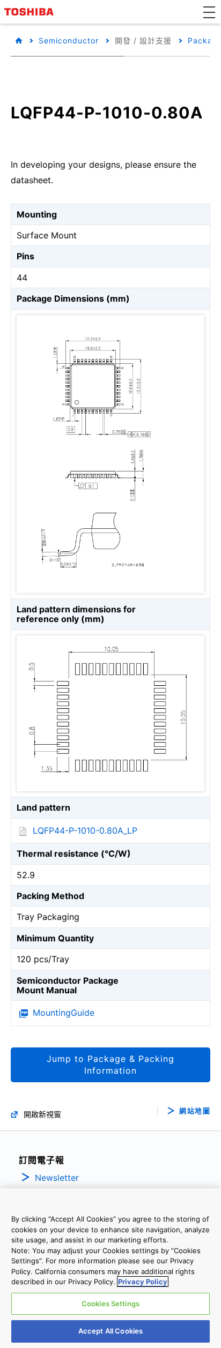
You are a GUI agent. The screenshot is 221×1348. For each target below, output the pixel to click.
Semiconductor (69, 40)
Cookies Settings (110, 1303)
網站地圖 (194, 1111)
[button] (209, 12)
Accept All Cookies (110, 1331)
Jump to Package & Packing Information (110, 1064)
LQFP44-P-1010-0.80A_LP (85, 830)
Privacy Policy (142, 1281)
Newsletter (57, 1177)
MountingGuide (63, 1012)
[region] (110, 1268)
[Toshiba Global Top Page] (30, 12)
